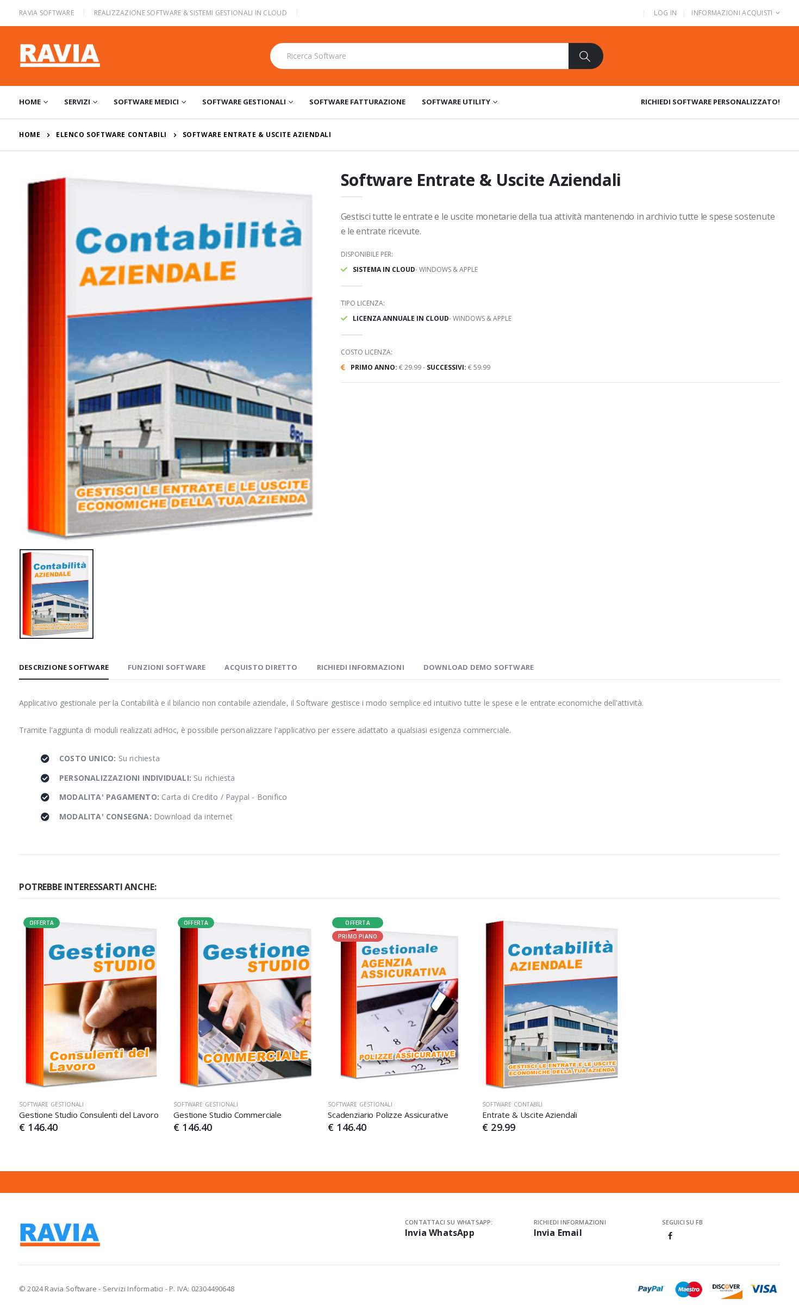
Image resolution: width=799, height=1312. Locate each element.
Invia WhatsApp (440, 1233)
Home (30, 102)
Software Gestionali (244, 102)
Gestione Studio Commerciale (227, 1114)
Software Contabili (512, 1104)
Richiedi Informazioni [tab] (360, 667)
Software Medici (146, 102)
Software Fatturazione (357, 102)
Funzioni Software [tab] (166, 667)
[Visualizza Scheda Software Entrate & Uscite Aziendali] (554, 1004)
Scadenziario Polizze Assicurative (388, 1114)
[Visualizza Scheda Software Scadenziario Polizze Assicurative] (399, 1004)
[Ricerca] (585, 56)
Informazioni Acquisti (731, 12)
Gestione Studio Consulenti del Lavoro (88, 1114)
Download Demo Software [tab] (478, 667)
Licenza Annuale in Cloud (401, 318)
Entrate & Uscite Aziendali (529, 1114)
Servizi (77, 102)
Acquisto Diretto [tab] (260, 667)
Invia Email (558, 1233)
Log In (665, 12)
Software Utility (456, 102)
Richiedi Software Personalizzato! (710, 102)
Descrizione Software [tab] (64, 667)
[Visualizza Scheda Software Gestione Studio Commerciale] (245, 1004)
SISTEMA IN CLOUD (384, 269)
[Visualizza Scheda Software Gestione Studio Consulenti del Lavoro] (91, 1004)
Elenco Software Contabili (111, 134)
